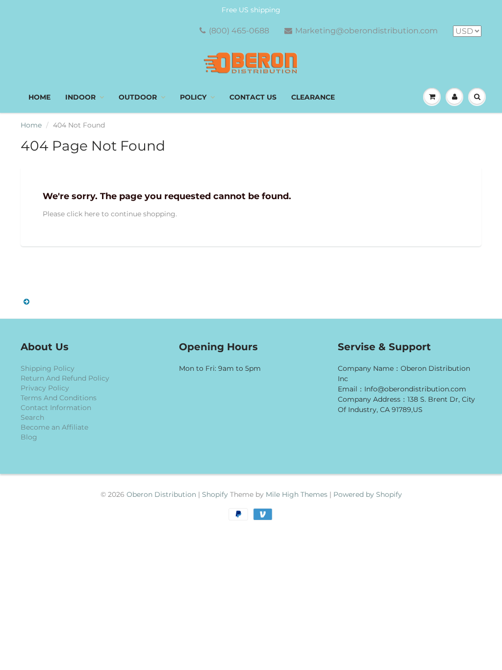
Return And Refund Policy (65, 378)
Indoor (80, 97)
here (92, 213)
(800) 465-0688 (239, 30)
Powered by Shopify (367, 494)
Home (39, 97)
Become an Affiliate (54, 427)
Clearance (313, 97)
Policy (193, 97)
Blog (29, 437)
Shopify (215, 494)
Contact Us (252, 97)
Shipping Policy (48, 368)
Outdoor (138, 97)
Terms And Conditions (59, 397)
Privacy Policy (45, 388)
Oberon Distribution (161, 494)
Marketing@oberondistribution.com (366, 30)
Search (32, 417)
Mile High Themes (296, 494)
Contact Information (56, 407)
